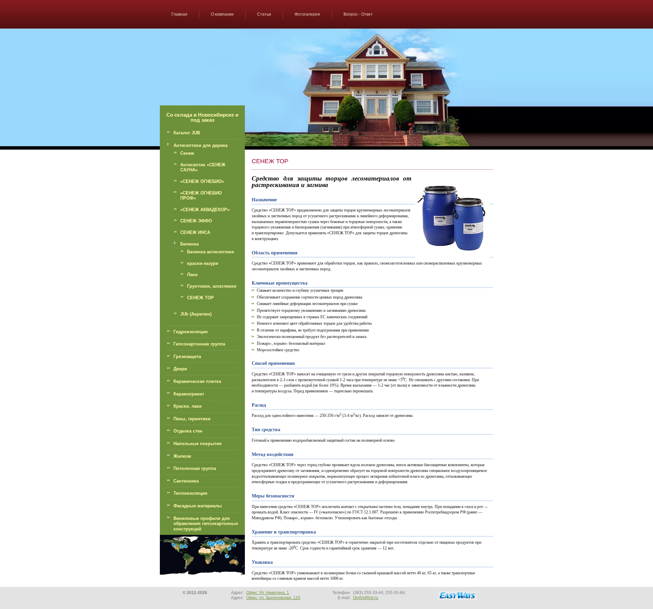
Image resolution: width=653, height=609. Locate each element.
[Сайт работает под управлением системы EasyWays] (457, 595)
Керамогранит (188, 393)
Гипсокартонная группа (199, 343)
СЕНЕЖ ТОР (200, 297)
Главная (179, 14)
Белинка (189, 244)
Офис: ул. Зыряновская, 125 (273, 597)
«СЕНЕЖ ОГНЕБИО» (202, 181)
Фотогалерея (307, 14)
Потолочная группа (194, 468)
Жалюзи (182, 456)
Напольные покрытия (197, 443)
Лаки (192, 274)
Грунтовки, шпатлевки (211, 286)
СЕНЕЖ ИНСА (195, 232)
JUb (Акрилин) (196, 314)
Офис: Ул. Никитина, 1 (267, 592)
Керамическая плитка (197, 381)
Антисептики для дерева (200, 145)
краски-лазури (202, 263)
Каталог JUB (186, 132)
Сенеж (187, 153)
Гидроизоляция (190, 331)
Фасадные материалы (197, 505)
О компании (222, 14)
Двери (180, 368)
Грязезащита (187, 356)
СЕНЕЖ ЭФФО (196, 220)
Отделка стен (187, 431)
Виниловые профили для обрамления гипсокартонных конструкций (205, 523)
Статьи (264, 14)
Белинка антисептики (210, 251)
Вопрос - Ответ (358, 14)
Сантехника (186, 481)
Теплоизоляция (190, 493)
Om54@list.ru (365, 597)
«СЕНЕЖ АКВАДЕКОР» (205, 209)
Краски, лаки (187, 406)
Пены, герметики (192, 418)
